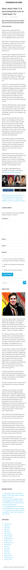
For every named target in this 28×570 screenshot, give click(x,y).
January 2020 (8, 559)
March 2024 (7, 533)
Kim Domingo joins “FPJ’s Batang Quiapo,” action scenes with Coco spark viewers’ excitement (13, 495)
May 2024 (6, 529)
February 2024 (8, 535)
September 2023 (8, 542)
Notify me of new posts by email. (13, 270)
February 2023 (8, 555)
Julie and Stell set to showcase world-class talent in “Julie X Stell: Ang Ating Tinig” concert (13, 512)
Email (4, 245)
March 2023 (7, 553)
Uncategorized (14, 17)
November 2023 (8, 538)
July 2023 (6, 546)
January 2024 (8, 537)
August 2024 (7, 524)
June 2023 (7, 548)
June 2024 (7, 527)
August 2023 (7, 544)
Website (4, 252)
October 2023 (8, 540)
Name (4, 239)
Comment (5, 218)
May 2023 (6, 550)
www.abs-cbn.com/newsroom (12, 172)
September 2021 (8, 557)
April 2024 (7, 531)
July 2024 (6, 525)
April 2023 (7, 552)
